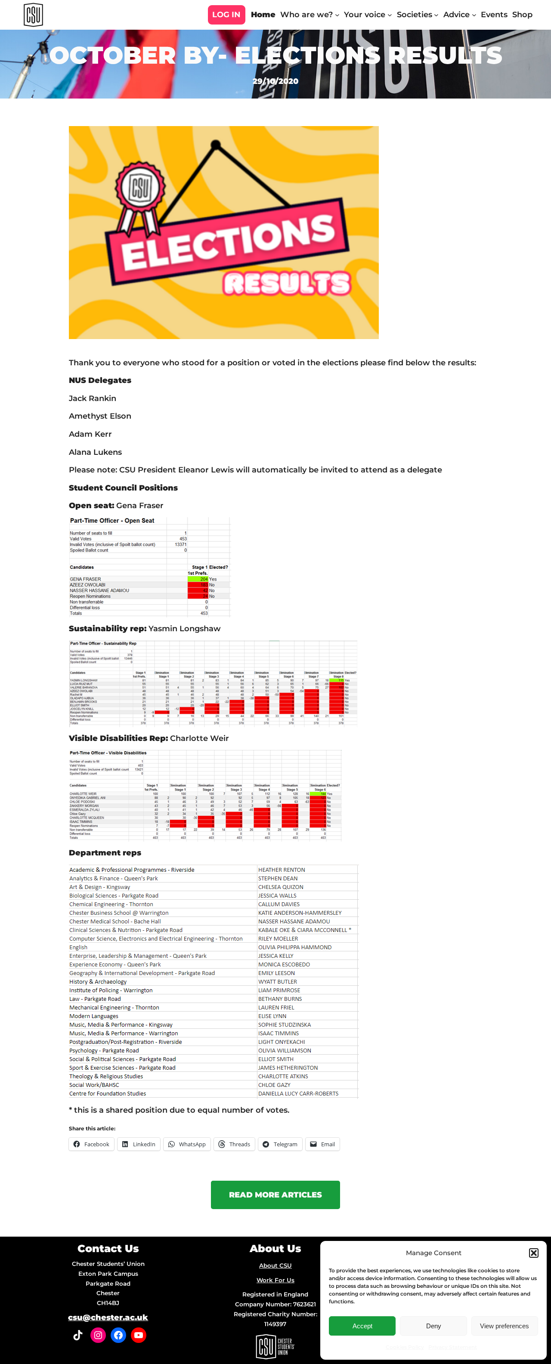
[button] (533, 1253)
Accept (362, 1326)
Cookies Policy (405, 1347)
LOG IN (226, 14)
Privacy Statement (452, 1347)
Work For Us (275, 1280)
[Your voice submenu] (389, 14)
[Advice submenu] (474, 14)
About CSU (275, 1265)
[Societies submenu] (436, 14)
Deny (433, 1326)
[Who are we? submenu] (337, 14)
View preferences (504, 1326)
